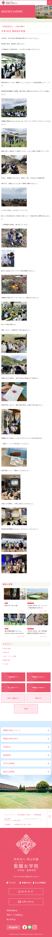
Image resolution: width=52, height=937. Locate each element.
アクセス (12, 883)
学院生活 (7, 747)
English (13, 927)
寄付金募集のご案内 (23, 814)
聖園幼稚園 (11, 910)
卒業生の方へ (27, 883)
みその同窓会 (40, 883)
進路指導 (7, 755)
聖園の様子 (6, 660)
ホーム (5, 20)
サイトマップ (9, 814)
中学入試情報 (8, 763)
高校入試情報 (8, 772)
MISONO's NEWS (11, 20)
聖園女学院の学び (10, 739)
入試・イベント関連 (9, 656)
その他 (5, 664)
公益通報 (7, 824)
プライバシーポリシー (32, 819)
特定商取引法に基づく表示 (22, 824)
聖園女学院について (11, 730)
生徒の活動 (6, 648)
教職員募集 (37, 814)
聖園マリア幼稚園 (13, 915)
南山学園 (10, 919)
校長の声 (6, 652)
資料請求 (28, 891)
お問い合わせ (28, 902)
